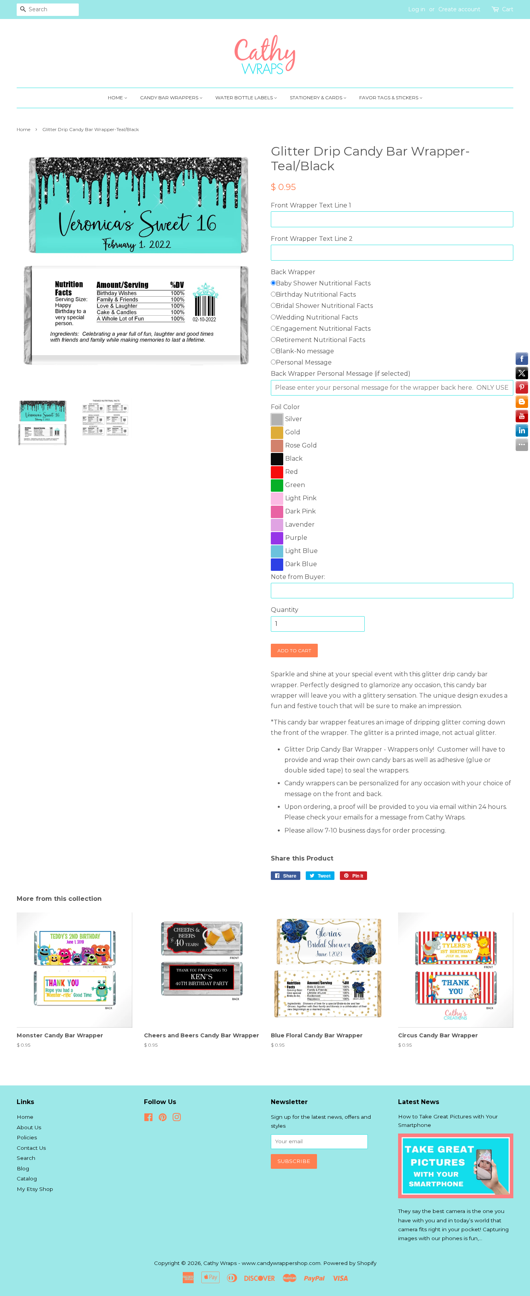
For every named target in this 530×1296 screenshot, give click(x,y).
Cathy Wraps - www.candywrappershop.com (261, 1263)
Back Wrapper (293, 272)
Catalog (27, 1178)
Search (26, 1158)
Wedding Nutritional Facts (317, 317)
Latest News (418, 1102)
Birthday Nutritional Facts (316, 294)
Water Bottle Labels (244, 97)
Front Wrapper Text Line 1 (311, 205)
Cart (507, 9)
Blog (23, 1168)
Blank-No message (305, 351)
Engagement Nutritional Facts (323, 328)
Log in (416, 9)
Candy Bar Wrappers (169, 97)
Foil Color (285, 407)
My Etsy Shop (35, 1189)
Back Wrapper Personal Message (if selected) (340, 373)
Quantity (284, 609)
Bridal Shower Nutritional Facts (324, 305)
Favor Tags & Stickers (389, 97)
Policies (27, 1137)
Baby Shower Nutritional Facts (323, 283)
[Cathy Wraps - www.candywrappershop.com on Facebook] (148, 1119)
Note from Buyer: (298, 577)
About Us (29, 1127)
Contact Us (31, 1148)
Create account (459, 9)
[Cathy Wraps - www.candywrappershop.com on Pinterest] (162, 1119)
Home (116, 97)
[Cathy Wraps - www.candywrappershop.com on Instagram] (176, 1119)
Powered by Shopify (349, 1263)
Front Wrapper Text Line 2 (312, 238)
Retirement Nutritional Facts (320, 340)
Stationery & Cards (316, 97)
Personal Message (304, 362)
